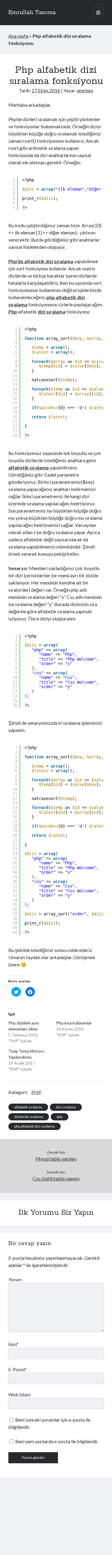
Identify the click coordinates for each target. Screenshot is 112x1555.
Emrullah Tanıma (32, 12)
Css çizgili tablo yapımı (56, 1178)
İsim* (13, 1344)
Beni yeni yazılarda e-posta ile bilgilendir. (56, 1441)
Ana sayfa (18, 36)
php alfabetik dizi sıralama (34, 1126)
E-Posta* (17, 1369)
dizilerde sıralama (28, 1116)
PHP (36, 1092)
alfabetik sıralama (28, 1107)
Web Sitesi (19, 1394)
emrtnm (85, 90)
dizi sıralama (66, 1107)
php (59, 1116)
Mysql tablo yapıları (56, 1158)
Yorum (15, 1279)
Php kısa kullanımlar (74, 1022)
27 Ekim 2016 (46, 90)
